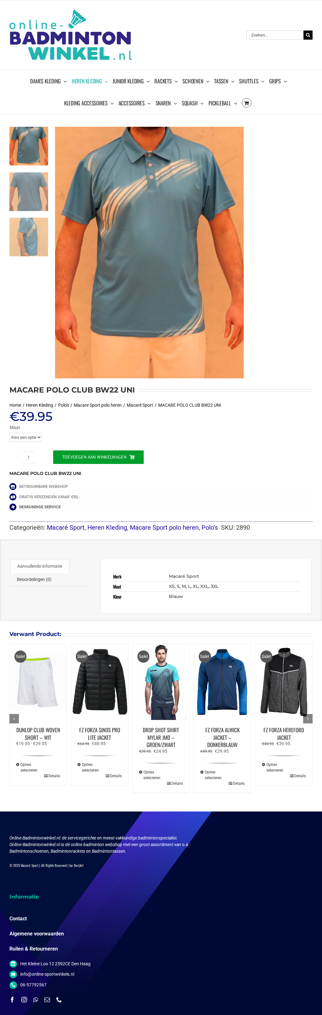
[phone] (59, 999)
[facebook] (12, 999)
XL (195, 586)
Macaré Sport (66, 527)
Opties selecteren (28, 767)
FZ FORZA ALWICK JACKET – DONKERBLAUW (222, 737)
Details (54, 776)
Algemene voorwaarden (36, 934)
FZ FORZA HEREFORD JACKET (284, 733)
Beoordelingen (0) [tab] (34, 579)
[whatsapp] (35, 999)
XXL (204, 586)
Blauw (176, 596)
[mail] (47, 999)
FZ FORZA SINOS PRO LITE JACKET (99, 733)
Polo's (210, 527)
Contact (18, 919)
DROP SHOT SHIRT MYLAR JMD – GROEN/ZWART (161, 737)
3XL (215, 586)
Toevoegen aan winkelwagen (94, 457)
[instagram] (24, 999)
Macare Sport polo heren (164, 527)
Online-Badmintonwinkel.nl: (35, 837)
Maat (15, 427)
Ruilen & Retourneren (33, 949)
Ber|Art (78, 865)
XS (172, 586)
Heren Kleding (107, 527)
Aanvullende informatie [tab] (39, 566)
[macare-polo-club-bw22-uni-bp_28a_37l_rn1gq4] (184, 252)
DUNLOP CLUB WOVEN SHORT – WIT (38, 733)
